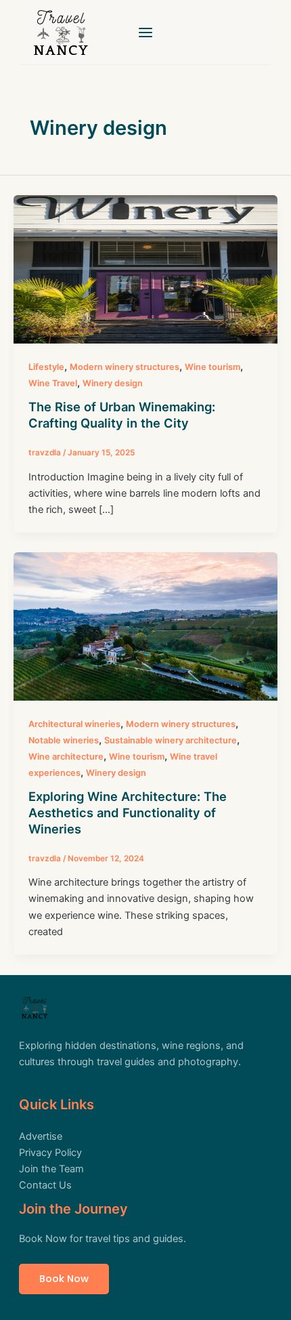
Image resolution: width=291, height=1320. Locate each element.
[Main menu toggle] (145, 32)
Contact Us (45, 1185)
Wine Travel (52, 383)
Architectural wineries (74, 724)
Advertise (40, 1136)
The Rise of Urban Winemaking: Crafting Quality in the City (121, 414)
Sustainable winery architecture (170, 740)
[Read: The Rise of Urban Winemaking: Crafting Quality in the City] (145, 269)
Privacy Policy (50, 1153)
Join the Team (51, 1169)
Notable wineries (63, 740)
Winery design (113, 383)
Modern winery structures (124, 367)
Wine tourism (212, 367)
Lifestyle (46, 367)
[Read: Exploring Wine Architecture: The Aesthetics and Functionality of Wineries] (145, 626)
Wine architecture (66, 756)
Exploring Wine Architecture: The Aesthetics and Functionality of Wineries (127, 812)
